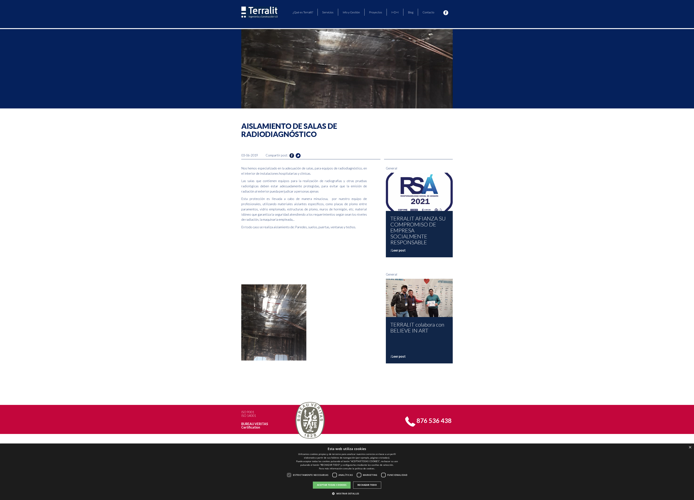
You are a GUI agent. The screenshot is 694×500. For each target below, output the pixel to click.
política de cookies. (365, 468)
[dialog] (347, 472)
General (391, 168)
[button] (347, 493)
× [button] (690, 447)
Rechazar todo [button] (367, 484)
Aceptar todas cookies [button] (331, 484)
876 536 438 (434, 420)
